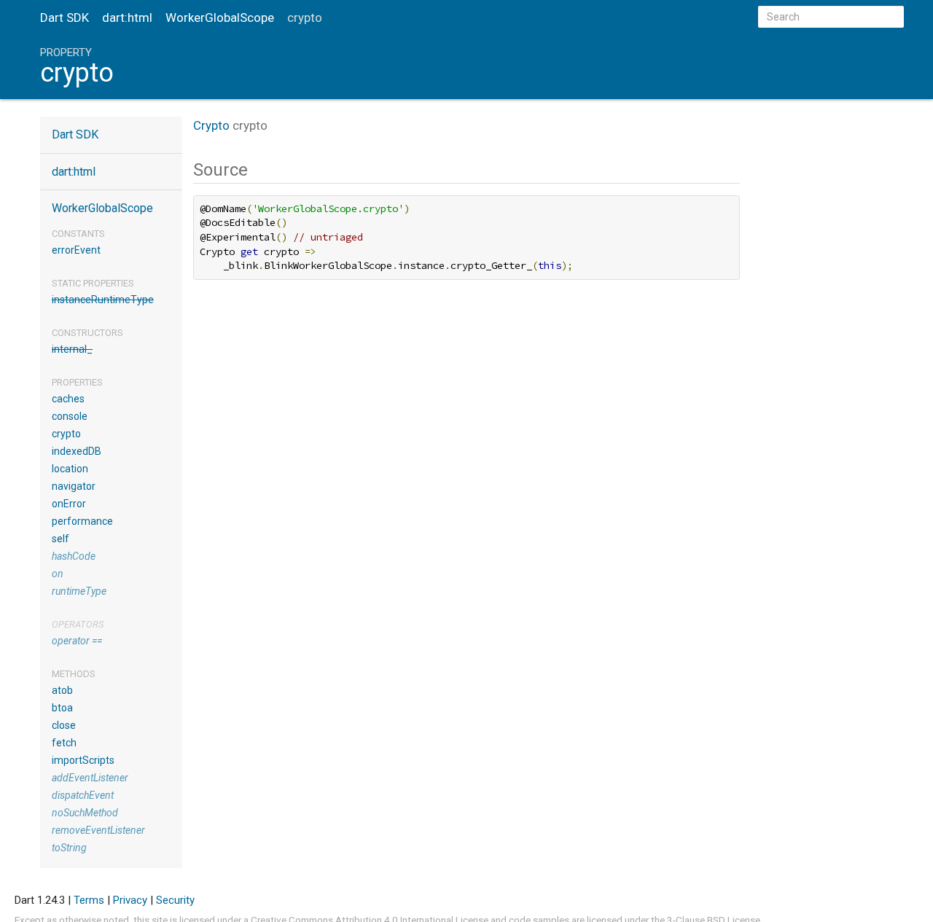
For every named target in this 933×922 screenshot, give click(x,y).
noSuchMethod (85, 813)
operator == (77, 640)
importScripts (83, 760)
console (69, 416)
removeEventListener (98, 830)
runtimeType (79, 591)
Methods (73, 673)
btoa (62, 708)
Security (175, 900)
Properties (77, 382)
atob (62, 690)
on (57, 573)
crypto (66, 433)
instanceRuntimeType (103, 299)
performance (82, 521)
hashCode (73, 556)
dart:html (127, 17)
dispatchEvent (83, 795)
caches (68, 399)
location (70, 468)
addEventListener (90, 778)
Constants (78, 233)
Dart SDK (64, 17)
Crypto (211, 125)
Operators (78, 624)
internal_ (72, 349)
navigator (73, 486)
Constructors (87, 332)
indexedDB (76, 451)
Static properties (93, 283)
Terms (89, 900)
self (60, 538)
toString (69, 847)
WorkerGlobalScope (219, 17)
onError (69, 503)
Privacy (130, 900)
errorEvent (76, 250)
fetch (64, 743)
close (64, 725)
